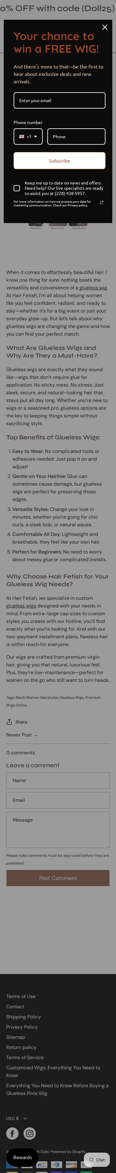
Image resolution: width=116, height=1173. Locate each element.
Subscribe (59, 160)
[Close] (104, 27)
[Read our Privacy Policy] (101, 202)
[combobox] (28, 136)
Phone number (28, 122)
